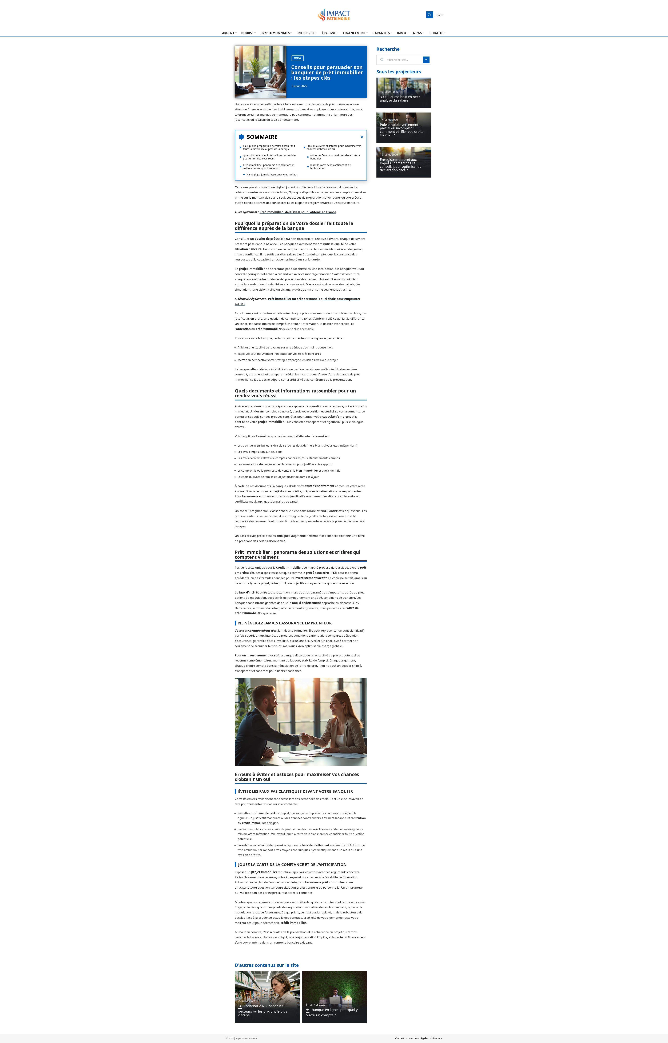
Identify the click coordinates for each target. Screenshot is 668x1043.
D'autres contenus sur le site (267, 965)
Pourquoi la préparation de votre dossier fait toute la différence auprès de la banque (269, 147)
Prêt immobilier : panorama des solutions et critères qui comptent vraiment (268, 166)
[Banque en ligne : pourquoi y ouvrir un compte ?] (334, 997)
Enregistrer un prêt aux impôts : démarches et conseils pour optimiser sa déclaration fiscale (400, 164)
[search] (429, 14)
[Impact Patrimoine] (334, 14)
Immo (297, 58)
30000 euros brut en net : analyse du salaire (400, 99)
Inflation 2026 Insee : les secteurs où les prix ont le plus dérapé (262, 1010)
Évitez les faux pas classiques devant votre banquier (335, 157)
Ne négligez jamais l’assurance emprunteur (271, 174)
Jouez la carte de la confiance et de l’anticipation (330, 166)
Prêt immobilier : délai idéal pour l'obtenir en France (298, 212)
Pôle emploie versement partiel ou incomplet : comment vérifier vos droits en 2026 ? (401, 129)
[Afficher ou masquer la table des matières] (320, 137)
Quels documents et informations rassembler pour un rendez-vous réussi (269, 157)
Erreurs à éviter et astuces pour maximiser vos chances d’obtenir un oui (334, 147)
